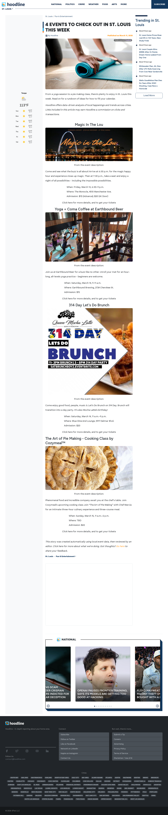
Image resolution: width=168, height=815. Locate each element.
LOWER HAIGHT (78, 788)
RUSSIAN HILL (65, 795)
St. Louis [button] (6, 9)
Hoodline (53, 36)
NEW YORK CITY (50, 792)
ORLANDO (101, 792)
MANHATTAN (91, 788)
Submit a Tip (119, 735)
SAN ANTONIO (104, 795)
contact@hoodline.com (15, 759)
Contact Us (65, 758)
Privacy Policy (120, 749)
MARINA (101, 788)
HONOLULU (147, 785)
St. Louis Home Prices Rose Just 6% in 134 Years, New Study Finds (150, 38)
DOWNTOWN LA (139, 781)
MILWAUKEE (141, 788)
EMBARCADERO (48, 785)
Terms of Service (121, 753)
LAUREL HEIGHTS (51, 788)
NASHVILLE (24, 792)
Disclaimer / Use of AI (123, 758)
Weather (93, 4)
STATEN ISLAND (47, 799)
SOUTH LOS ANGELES (32, 799)
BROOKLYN (154, 777)
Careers (117, 739)
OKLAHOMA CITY (89, 792)
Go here (120, 546)
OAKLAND (48, 777)
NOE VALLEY (63, 792)
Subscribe (159, 4)
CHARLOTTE (20, 781)
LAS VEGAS (38, 788)
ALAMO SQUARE (97, 777)
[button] (48, 706)
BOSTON (137, 777)
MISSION (15, 792)
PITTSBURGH (135, 792)
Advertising (119, 744)
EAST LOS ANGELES (24, 785)
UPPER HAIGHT (106, 799)
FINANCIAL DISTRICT (73, 785)
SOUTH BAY (14, 777)
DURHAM (11, 785)
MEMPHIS (110, 788)
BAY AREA (85, 777)
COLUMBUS (76, 781)
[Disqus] (89, 594)
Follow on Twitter (68, 739)
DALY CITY (75, 777)
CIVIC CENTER (53, 781)
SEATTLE (145, 795)
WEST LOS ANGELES (137, 799)
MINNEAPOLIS (153, 788)
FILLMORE (59, 785)
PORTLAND (153, 792)
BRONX (145, 777)
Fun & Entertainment (64, 16)
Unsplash (128, 40)
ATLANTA (109, 777)
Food (105, 4)
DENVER (107, 781)
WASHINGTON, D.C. (121, 799)
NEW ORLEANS (37, 792)
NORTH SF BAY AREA (62, 777)
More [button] (124, 4)
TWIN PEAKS (80, 799)
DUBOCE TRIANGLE (154, 781)
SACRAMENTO (78, 795)
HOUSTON (157, 785)
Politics (70, 4)
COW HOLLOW (88, 781)
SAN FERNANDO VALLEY (131, 795)
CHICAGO (31, 781)
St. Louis (49, 16)
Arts (114, 4)
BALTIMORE (127, 777)
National (56, 4)
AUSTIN (117, 777)
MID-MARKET (129, 788)
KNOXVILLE (28, 788)
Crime (81, 4)
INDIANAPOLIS (16, 788)
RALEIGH (38, 795)
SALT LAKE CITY (91, 795)
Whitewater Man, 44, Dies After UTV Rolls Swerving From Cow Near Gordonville (150, 69)
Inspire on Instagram (69, 753)
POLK (144, 792)
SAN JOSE (24, 777)
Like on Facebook (68, 744)
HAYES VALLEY (123, 785)
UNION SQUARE (93, 799)
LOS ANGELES (65, 788)
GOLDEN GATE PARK (108, 785)
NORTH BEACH (75, 792)
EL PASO (36, 785)
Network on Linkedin (69, 749)
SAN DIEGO (116, 795)
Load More (149, 95)
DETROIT (116, 781)
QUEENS (29, 795)
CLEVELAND (65, 781)
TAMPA (58, 799)
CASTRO (10, 781)
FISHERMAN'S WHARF (91, 785)
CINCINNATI (41, 781)
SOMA (153, 795)
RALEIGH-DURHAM (51, 795)
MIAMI (119, 788)
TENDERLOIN (68, 799)
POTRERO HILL (18, 795)
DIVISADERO (127, 781)
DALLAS (98, 781)
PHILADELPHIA (113, 792)
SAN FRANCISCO (36, 777)
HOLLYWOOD (135, 785)
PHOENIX (124, 792)
